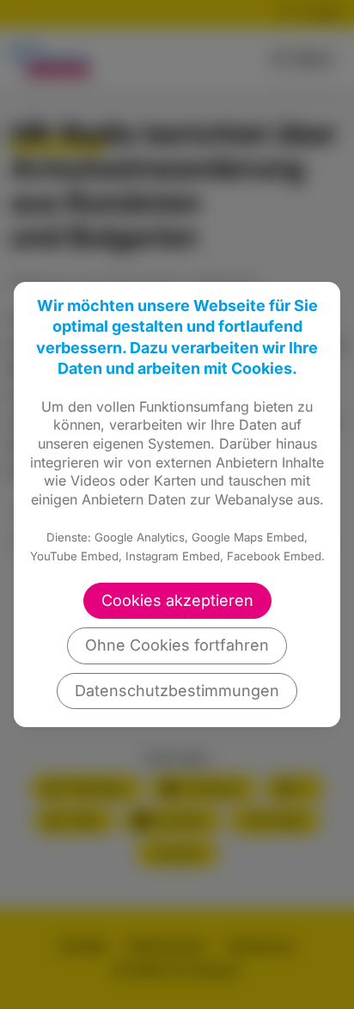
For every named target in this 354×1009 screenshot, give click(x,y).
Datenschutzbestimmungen (177, 691)
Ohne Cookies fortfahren (177, 645)
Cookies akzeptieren (177, 600)
